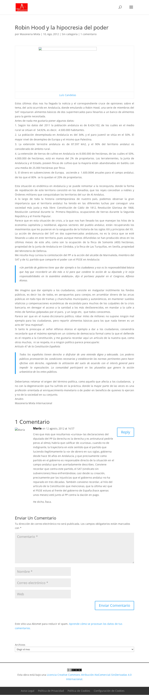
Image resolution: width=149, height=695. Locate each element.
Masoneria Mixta (30, 34)
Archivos (20, 644)
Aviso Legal (27, 690)
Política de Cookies (79, 690)
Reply (125, 432)
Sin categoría (70, 34)
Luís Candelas (67, 95)
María (37, 428)
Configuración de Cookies (109, 690)
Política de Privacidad (51, 690)
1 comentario (88, 34)
